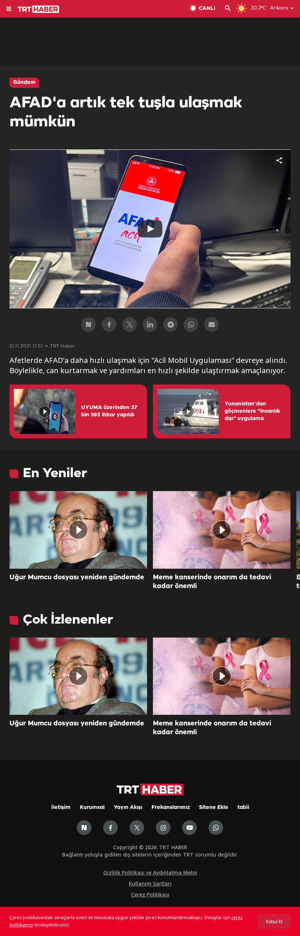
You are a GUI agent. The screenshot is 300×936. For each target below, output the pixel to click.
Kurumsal (92, 807)
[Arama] (228, 8)
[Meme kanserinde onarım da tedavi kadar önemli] (221, 530)
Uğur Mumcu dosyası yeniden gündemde (77, 577)
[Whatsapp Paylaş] (191, 324)
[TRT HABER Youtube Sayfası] (189, 827)
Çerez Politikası (150, 894)
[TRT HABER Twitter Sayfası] (137, 827)
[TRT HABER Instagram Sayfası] (163, 827)
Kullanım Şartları (150, 883)
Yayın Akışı (128, 807)
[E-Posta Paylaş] (211, 324)
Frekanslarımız (170, 807)
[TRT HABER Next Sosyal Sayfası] (84, 827)
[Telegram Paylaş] (170, 324)
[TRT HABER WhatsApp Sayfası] (216, 827)
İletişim (61, 807)
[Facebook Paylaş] (109, 324)
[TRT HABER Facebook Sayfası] (110, 827)
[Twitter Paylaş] (129, 324)
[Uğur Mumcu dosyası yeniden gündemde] (78, 530)
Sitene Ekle (213, 807)
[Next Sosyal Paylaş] (88, 324)
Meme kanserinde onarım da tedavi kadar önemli (212, 582)
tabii (243, 807)
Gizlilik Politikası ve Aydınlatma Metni (150, 872)
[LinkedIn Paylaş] (150, 324)
